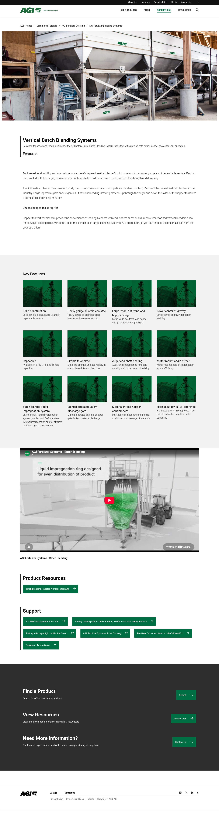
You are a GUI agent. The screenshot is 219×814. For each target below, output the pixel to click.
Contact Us (186, 2)
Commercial (164, 10)
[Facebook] (198, 793)
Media (174, 2)
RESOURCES (184, 10)
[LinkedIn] (192, 793)
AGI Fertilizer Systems (73, 25)
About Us (132, 2)
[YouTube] (180, 793)
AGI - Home (26, 25)
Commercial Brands (46, 25)
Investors (145, 2)
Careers (53, 793)
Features (30, 154)
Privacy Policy (56, 799)
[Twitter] (186, 793)
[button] (197, 10)
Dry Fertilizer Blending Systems (105, 25)
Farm (147, 10)
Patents (90, 799)
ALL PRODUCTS (129, 10)
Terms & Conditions (75, 799)
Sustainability (160, 2)
